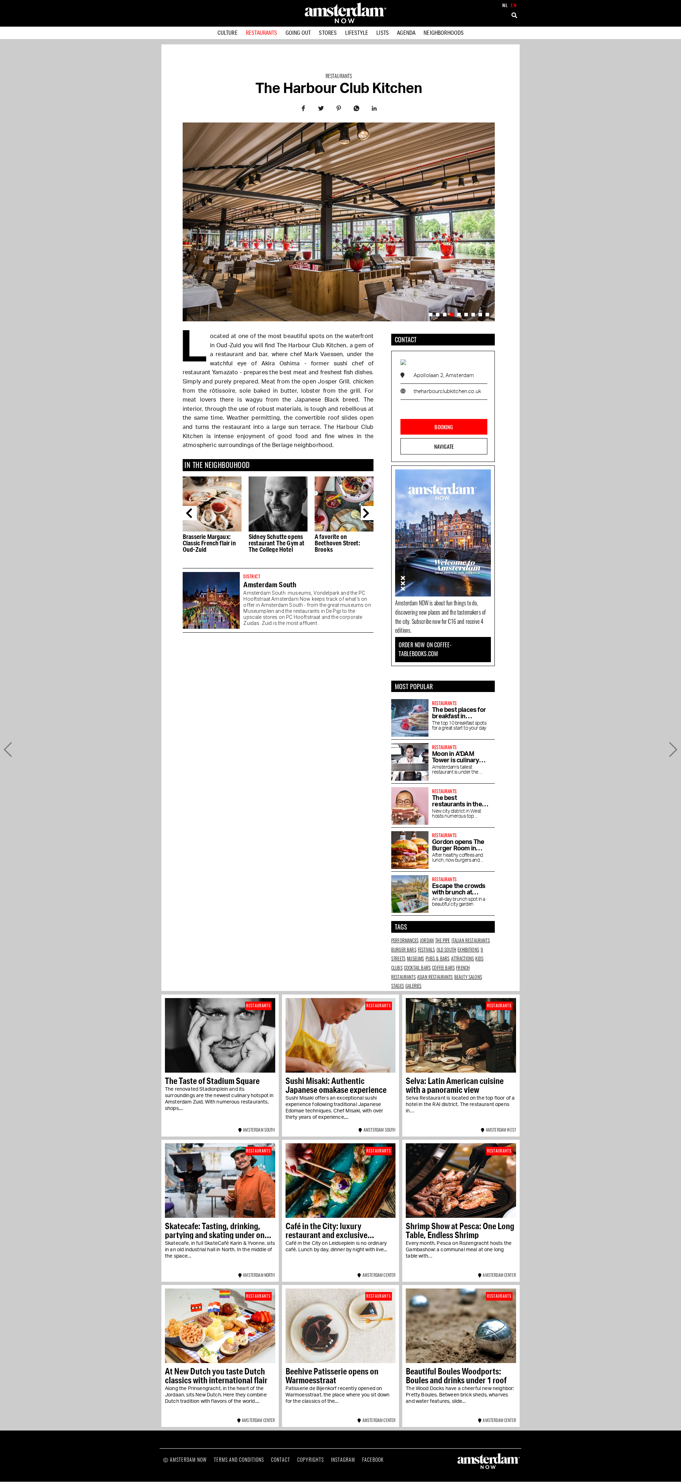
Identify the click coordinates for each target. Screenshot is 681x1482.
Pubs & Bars (438, 958)
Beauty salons (468, 976)
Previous (190, 513)
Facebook (373, 1459)
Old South (446, 949)
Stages (397, 985)
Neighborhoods (443, 32)
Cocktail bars (417, 967)
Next (368, 513)
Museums (415, 958)
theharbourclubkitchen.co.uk (447, 391)
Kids (479, 958)
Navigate (444, 446)
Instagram (343, 1459)
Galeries (413, 985)
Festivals (426, 949)
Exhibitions (468, 949)
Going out (298, 32)
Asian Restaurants (435, 976)
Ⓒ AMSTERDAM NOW (185, 1459)
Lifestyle (356, 32)
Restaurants (261, 32)
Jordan (427, 940)
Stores (328, 32)
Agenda (406, 32)
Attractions (462, 958)
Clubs (397, 967)
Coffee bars (443, 967)
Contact (280, 1459)
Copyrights (310, 1459)
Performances (405, 940)
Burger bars (403, 949)
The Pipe (442, 940)
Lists (382, 32)
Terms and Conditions (239, 1459)
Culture (227, 32)
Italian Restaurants (471, 940)
